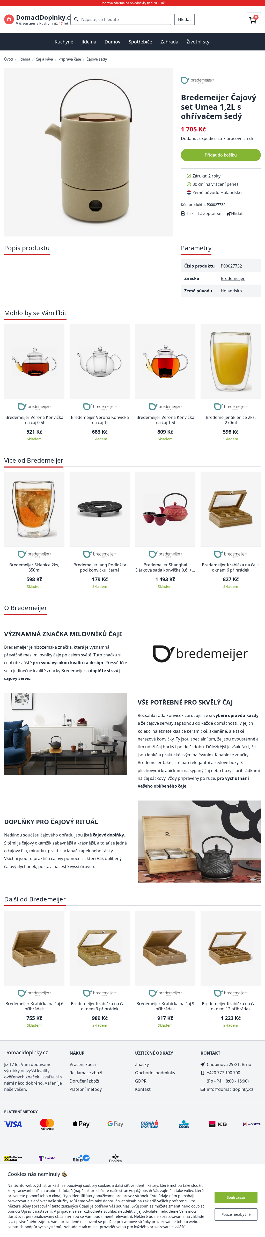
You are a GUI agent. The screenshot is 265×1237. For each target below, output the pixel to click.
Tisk (189, 213)
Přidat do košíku (221, 155)
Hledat (184, 19)
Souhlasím (236, 1197)
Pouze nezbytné (236, 1214)
